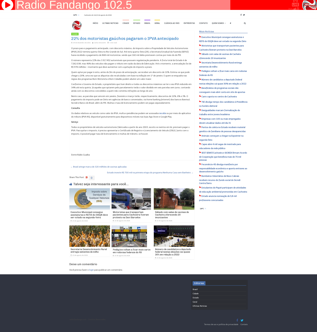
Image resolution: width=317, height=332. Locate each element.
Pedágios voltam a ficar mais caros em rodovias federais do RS (131, 251)
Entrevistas (189, 23)
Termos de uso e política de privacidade (221, 324)
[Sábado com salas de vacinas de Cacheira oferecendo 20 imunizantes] (174, 190)
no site (162, 113)
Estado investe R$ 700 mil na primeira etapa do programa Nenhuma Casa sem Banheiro (150, 172)
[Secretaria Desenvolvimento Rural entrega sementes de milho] (89, 227)
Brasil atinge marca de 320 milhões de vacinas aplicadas (99, 167)
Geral (157, 23)
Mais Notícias (206, 31)
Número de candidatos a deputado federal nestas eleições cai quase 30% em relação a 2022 (173, 252)
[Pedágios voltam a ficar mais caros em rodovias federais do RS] (129, 227)
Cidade (126, 23)
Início (95, 23)
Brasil (147, 23)
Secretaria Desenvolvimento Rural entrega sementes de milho (89, 250)
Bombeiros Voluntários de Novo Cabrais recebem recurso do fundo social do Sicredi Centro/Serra (219, 180)
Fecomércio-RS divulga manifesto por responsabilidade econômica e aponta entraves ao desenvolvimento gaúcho (223, 168)
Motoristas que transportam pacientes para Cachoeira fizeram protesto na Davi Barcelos (131, 215)
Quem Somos (218, 23)
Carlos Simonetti (100, 43)
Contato (203, 23)
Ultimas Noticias (110, 23)
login (91, 270)
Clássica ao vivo (171, 23)
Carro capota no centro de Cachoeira (219, 96)
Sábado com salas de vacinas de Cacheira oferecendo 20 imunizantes (172, 215)
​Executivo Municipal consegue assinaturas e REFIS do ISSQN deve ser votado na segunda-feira (89, 215)
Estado (136, 23)
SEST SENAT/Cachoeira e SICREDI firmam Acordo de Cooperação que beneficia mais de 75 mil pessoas (223, 156)
